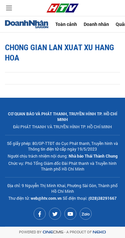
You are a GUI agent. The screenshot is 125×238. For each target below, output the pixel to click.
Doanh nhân (96, 24)
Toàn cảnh (66, 24)
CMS (53, 232)
